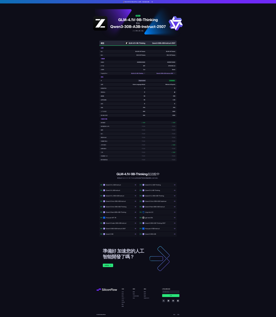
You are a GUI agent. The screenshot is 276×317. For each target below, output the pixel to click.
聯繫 (123, 306)
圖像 (134, 292)
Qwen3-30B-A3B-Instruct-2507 (164, 73)
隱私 (178, 314)
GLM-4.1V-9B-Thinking (137, 73)
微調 (145, 296)
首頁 (123, 292)
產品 (123, 296)
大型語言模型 (136, 296)
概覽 (145, 292)
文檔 (123, 298)
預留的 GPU (146, 298)
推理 (145, 294)
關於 (123, 304)
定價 (123, 300)
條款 (174, 314)
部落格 (123, 302)
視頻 (134, 294)
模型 (123, 294)
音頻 (134, 298)
